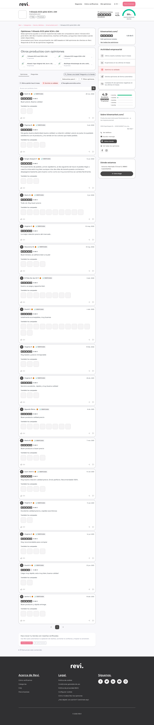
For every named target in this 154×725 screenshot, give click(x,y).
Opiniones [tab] (23, 74)
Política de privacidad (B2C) (68, 688)
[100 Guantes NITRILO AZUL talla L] (29, 333)
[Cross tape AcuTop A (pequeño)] (61, 212)
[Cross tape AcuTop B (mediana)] (29, 295)
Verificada (39, 94)
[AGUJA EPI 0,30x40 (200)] (23, 264)
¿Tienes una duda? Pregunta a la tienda (80, 74)
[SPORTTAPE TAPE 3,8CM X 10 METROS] (23, 613)
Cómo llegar (118, 173)
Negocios (78, 4)
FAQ (20, 688)
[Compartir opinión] (89, 118)
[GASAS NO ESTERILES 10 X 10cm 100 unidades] (29, 426)
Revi (20, 25)
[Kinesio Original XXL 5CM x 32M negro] (29, 326)
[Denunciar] (93, 118)
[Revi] (24, 4)
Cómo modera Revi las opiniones (70, 696)
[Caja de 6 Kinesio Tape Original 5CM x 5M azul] (61, 295)
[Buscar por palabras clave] (94, 88)
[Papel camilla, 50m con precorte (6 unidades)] (80, 212)
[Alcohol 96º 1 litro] (68, 326)
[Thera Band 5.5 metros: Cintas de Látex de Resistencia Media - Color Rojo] (74, 326)
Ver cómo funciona (40, 643)
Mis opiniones (105, 4)
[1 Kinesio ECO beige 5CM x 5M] (29, 111)
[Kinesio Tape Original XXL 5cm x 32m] (23, 326)
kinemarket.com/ (52, 25)
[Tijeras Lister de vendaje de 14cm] (29, 212)
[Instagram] (106, 150)
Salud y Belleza (38, 25)
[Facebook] (102, 150)
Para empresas (129, 4)
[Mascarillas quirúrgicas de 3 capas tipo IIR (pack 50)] (36, 212)
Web (33, 17)
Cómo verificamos (91, 4)
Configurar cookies (65, 692)
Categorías (27, 25)
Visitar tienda (109, 141)
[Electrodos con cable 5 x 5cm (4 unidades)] (29, 264)
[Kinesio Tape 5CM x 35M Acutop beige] (68, 426)
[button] (116, 129)
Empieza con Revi (27, 643)
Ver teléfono (107, 132)
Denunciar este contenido (31, 650)
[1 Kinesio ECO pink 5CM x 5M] (23, 111)
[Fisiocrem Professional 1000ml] (55, 295)
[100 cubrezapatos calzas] (36, 264)
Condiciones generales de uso (69, 684)
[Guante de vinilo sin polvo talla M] (55, 212)
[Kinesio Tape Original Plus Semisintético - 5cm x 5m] (23, 295)
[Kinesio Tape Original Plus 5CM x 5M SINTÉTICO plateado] (49, 326)
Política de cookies (65, 680)
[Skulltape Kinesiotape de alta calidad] (29, 181)
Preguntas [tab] (34, 74)
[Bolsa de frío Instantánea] (80, 326)
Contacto (42, 17)
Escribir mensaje (109, 136)
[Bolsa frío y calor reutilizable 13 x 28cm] (23, 333)
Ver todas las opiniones (109, 42)
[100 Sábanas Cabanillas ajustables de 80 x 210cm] (23, 144)
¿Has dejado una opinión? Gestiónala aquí (73, 700)
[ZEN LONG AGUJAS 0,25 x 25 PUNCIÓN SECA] (23, 212)
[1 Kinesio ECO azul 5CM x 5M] (29, 144)
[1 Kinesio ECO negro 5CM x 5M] (23, 181)
